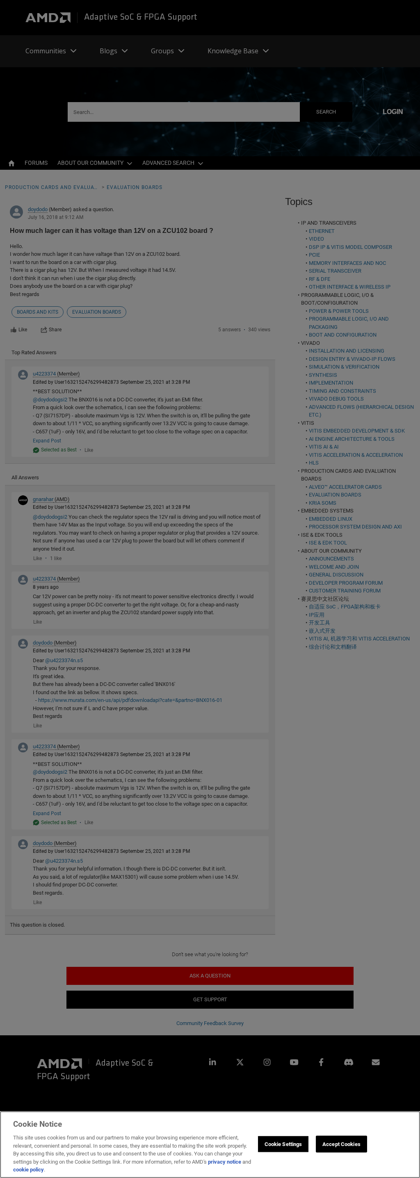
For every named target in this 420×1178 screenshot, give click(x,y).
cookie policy (28, 1170)
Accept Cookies (341, 1144)
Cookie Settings (283, 1144)
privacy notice (224, 1162)
